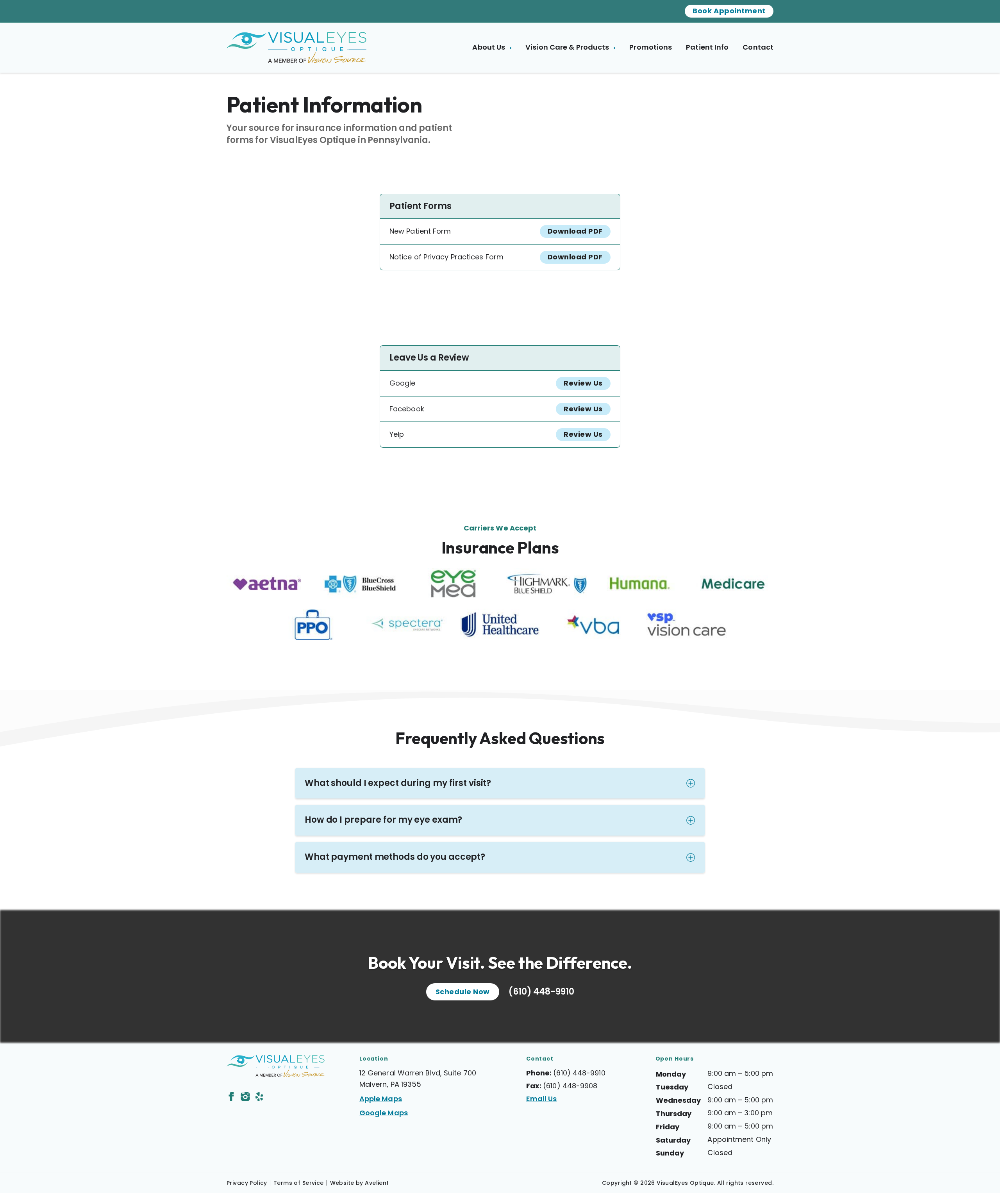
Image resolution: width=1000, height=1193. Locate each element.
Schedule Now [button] (463, 992)
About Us (489, 47)
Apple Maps (380, 1099)
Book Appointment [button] (729, 11)
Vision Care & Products (568, 47)
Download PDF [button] (575, 231)
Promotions (650, 47)
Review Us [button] (583, 383)
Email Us (541, 1099)
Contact (758, 47)
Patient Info (707, 47)
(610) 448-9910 (541, 992)
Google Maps (383, 1113)
